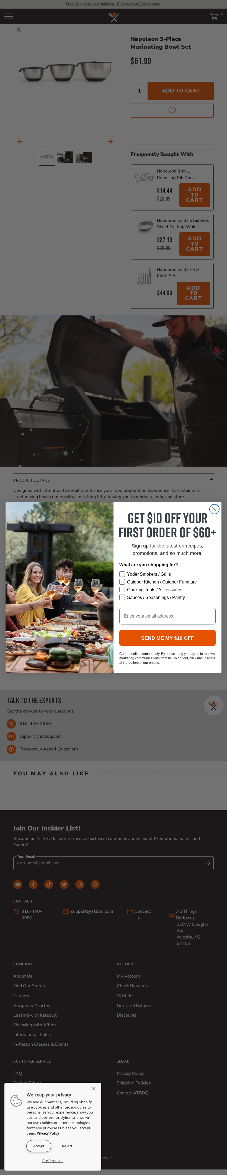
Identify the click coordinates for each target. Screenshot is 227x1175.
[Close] (95, 1088)
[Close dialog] (214, 509)
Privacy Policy (48, 1133)
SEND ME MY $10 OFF (167, 638)
